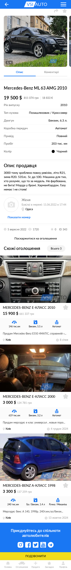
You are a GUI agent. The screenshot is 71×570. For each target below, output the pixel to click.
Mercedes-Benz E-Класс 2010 (29, 308)
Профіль (63, 567)
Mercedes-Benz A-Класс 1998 (29, 485)
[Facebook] (28, 545)
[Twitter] (35, 545)
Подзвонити (35, 556)
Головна (8, 567)
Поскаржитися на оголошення (35, 238)
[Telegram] (51, 545)
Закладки (49, 567)
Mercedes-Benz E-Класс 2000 (29, 396)
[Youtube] (43, 545)
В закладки (64, 11)
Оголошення (22, 567)
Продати (35, 567)
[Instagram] (20, 545)
